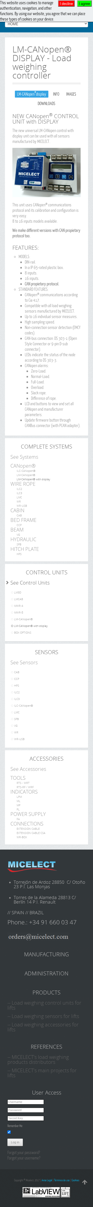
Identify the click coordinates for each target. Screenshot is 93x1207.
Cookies (75, 1180)
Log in (15, 1142)
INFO (56, 94)
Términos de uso (62, 1180)
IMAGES (71, 94)
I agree (84, 3)
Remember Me (14, 1126)
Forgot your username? (23, 1157)
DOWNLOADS (46, 103)
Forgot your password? (23, 1152)
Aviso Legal (47, 1180)
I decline (66, 3)
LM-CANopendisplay (31, 94)
